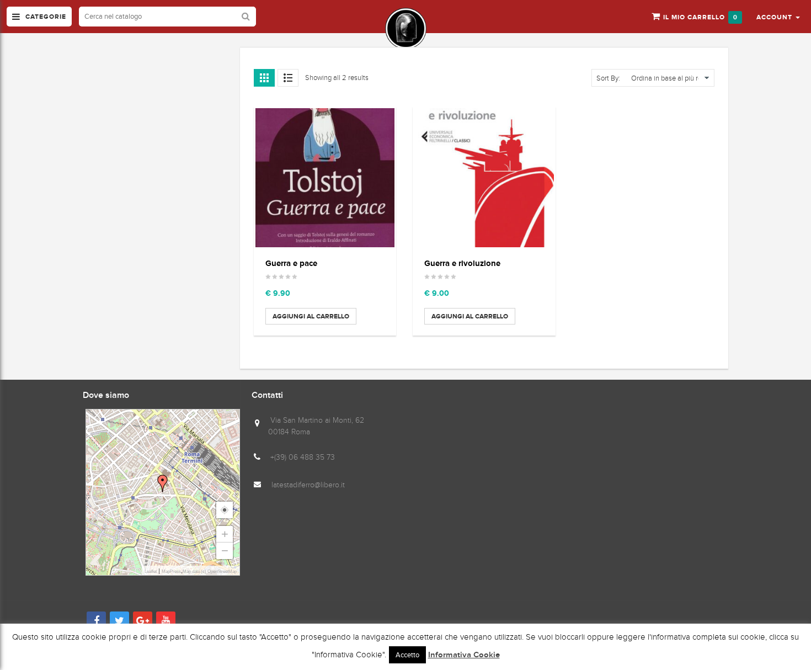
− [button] (224, 550)
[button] (778, 16)
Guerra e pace (291, 263)
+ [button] (224, 534)
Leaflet (151, 571)
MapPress (171, 571)
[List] (288, 78)
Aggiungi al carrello (311, 316)
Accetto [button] (407, 655)
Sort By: (608, 78)
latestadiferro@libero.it (308, 485)
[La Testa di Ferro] (405, 28)
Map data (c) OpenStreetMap (210, 571)
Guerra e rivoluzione (462, 263)
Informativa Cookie (464, 655)
